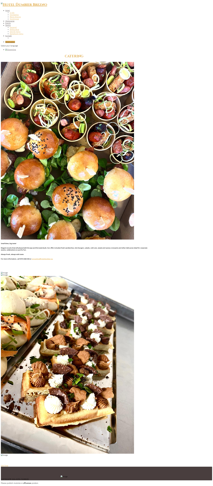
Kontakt (8, 36)
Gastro (8, 25)
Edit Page (4, 466)
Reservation (10, 42)
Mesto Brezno (15, 17)
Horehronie (14, 19)
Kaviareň (13, 27)
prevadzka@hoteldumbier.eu (42, 259)
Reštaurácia (14, 30)
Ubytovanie (9, 21)
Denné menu (15, 32)
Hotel (7, 11)
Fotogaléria (14, 15)
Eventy (8, 23)
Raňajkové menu (16, 34)
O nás (12, 13)
